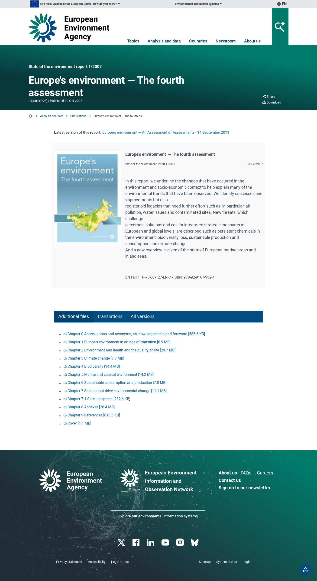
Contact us (230, 480)
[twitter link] (122, 542)
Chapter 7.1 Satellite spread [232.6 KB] (99, 399)
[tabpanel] (158, 379)
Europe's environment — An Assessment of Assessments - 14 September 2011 (165, 132)
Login (247, 562)
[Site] (71, 27)
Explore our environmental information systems (158, 516)
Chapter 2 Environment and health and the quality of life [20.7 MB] (121, 350)
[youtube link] (166, 542)
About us (252, 41)
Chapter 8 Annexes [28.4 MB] (91, 407)
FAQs (246, 473)
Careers (265, 473)
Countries (198, 41)
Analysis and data (164, 41)
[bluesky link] (195, 542)
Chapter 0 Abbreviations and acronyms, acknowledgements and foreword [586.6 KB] (136, 334)
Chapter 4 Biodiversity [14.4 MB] (94, 366)
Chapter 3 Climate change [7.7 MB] (96, 358)
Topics (133, 41)
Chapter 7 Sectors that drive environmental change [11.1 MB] (117, 391)
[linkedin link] (151, 542)
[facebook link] (136, 542)
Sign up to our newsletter (244, 487)
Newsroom (226, 41)
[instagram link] (180, 542)
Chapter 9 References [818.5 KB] (94, 415)
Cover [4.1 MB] (79, 423)
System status (226, 562)
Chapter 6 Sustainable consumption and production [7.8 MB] (117, 382)
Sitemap (205, 562)
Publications (78, 116)
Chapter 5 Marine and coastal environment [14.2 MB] (111, 374)
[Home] (31, 116)
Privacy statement (69, 562)
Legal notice (120, 562)
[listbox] (75, 4)
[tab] (73, 317)
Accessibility (97, 562)
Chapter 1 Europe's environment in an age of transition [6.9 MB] (119, 342)
